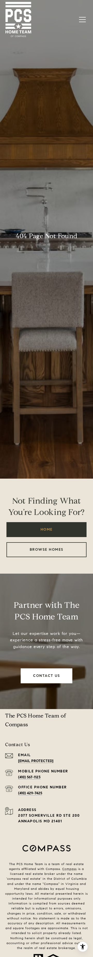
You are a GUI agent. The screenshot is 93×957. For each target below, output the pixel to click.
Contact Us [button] (46, 676)
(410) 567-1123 (29, 777)
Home (47, 529)
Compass (69, 869)
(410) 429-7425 (30, 793)
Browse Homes (47, 549)
